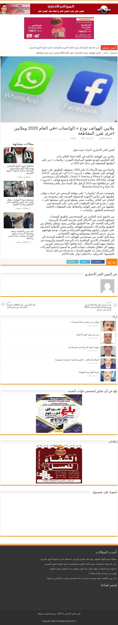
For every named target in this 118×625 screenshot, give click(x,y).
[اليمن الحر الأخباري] (59, 8)
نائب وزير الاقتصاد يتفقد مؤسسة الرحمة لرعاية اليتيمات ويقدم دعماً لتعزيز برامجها (21, 234)
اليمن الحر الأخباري (73, 614)
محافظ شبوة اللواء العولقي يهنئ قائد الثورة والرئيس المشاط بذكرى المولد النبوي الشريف (20, 169)
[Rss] (64, 617)
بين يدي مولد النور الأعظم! (87, 334)
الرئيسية (113, 53)
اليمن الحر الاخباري (105, 138)
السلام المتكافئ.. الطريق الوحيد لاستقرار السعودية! (77, 360)
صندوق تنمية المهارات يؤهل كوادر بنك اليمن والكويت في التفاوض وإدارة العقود (20, 202)
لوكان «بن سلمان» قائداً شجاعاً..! (85, 322)
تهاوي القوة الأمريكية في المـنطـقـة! (83, 347)
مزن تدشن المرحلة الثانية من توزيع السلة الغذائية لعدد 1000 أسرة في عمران (97, 306)
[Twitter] (61, 617)
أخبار (106, 53)
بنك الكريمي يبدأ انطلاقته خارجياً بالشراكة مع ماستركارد (21, 304)
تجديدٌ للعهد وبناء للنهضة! (89, 372)
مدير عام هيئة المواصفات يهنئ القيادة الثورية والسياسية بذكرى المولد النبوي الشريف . (64, 47)
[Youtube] (58, 617)
